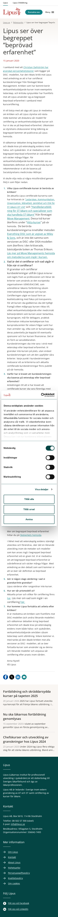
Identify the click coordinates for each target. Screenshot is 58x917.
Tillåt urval (29, 509)
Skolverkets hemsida (30, 535)
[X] (11, 677)
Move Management (18, 218)
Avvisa (29, 519)
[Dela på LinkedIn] (17, 677)
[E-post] (24, 677)
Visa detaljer (41, 489)
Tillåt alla (29, 499)
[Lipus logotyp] (11, 11)
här (9, 598)
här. (22, 602)
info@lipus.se (18, 824)
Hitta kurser (34, 222)
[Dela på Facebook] (5, 677)
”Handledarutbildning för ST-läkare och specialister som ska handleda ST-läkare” (29, 210)
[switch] (50, 457)
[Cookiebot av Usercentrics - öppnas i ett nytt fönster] (41, 395)
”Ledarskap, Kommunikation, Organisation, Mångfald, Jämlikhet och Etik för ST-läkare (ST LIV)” (31, 203)
